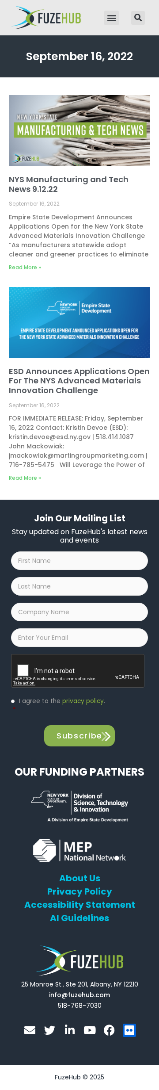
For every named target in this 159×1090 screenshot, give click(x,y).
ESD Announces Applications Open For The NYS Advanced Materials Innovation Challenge (79, 381)
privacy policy (83, 701)
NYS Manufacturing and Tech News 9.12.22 (69, 184)
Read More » (25, 267)
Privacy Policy (79, 891)
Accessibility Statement (79, 904)
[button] (111, 18)
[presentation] (78, 671)
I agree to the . (59, 705)
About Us (79, 878)
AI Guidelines (79, 918)
